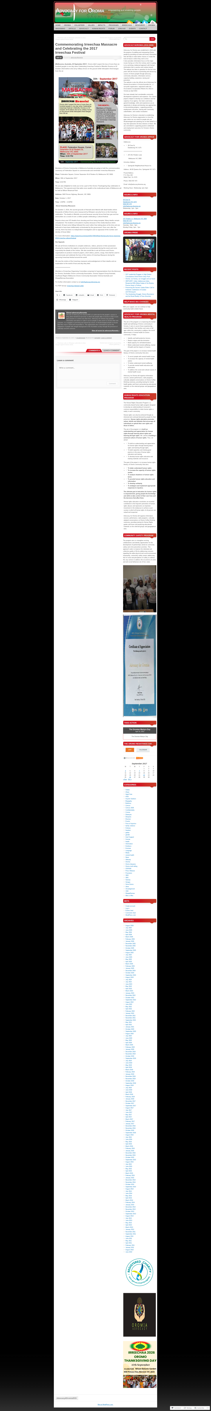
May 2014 (129, 1196)
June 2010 (129, 1252)
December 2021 (131, 1015)
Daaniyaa (128, 814)
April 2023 (129, 988)
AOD (127, 796)
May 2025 (129, 959)
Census (128, 805)
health (127, 841)
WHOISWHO (60, 29)
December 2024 (131, 970)
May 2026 (129, 932)
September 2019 (131, 1058)
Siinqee (128, 882)
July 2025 (129, 955)
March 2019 (129, 1069)
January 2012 (130, 1229)
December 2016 (131, 1126)
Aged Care (129, 794)
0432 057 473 (127, 204)
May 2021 (129, 1022)
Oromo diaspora (131, 864)
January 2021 (130, 1027)
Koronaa (128, 848)
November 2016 (131, 1128)
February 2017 (130, 1121)
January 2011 (130, 1247)
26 (130, 777)
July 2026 (129, 928)
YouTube (152, 22)
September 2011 (131, 1234)
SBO (127, 875)
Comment (112, 383)
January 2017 (130, 1123)
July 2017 (129, 1110)
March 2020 (129, 1045)
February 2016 (130, 1148)
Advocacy (84, 29)
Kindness (128, 846)
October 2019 (130, 1056)
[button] (135, 255)
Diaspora (128, 817)
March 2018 (129, 1094)
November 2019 (131, 1054)
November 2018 (131, 1078)
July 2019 (129, 1060)
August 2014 (130, 1189)
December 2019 (131, 1051)
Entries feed (129, 910)
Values (91, 25)
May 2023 (129, 986)
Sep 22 (58, 57)
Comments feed (131, 913)
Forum (111, 29)
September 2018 (131, 1083)
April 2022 (129, 1009)
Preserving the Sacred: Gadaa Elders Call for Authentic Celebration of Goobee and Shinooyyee (140, 290)
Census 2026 (130, 808)
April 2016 (129, 1144)
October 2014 (130, 1184)
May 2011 (129, 1241)
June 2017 (129, 1112)
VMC (127, 891)
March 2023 (129, 991)
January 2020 (130, 1049)
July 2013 (129, 1218)
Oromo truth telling (131, 866)
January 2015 (130, 1178)
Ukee (127, 886)
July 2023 (129, 982)
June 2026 (129, 930)
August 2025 (130, 952)
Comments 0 (94, 351)
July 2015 (129, 1164)
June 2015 (129, 1166)
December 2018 (131, 1076)
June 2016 (129, 1139)
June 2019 (129, 1063)
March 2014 (129, 1200)
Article (72, 29)
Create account (130, 906)
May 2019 (129, 1065)
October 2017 (130, 1103)
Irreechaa (127, 25)
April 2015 (129, 1171)
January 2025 (130, 968)
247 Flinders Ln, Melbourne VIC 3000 (135, 219)
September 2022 (131, 1000)
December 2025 (131, 943)
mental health (130, 855)
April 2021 (129, 1024)
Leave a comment (106, 338)
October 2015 (130, 1157)
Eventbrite (139, 758)
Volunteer (79, 25)
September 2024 (131, 975)
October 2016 (130, 1130)
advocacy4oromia (77, 57)
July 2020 (129, 1036)
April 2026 (129, 934)
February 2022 (130, 1011)
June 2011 (129, 1238)
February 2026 (130, 939)
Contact (143, 29)
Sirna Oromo (130, 884)
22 (144, 775)
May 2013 (129, 1223)
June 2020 (129, 1038)
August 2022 (130, 1002)
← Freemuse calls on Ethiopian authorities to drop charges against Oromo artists (70, 38)
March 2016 (129, 1146)
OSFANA (128, 868)
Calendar (143, 750)
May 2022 (129, 1006)
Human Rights (98, 29)
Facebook (137, 22)
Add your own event (129, 757)
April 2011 (129, 1243)
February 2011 (130, 1245)
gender (128, 835)
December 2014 (131, 1180)
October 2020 (130, 1029)
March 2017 (129, 1119)
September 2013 (131, 1214)
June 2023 (129, 984)
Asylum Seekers (131, 799)
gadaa (127, 832)
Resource (140, 25)
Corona (128, 812)
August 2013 (130, 1216)
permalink (97, 338)
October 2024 (130, 973)
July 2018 (129, 1087)
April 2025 (129, 961)
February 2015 (130, 1175)
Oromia (67, 25)
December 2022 (131, 995)
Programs (114, 25)
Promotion (129, 873)
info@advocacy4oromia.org (131, 206)
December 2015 (131, 1153)
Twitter (144, 22)
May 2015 (129, 1169)
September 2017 (131, 1105)
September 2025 (131, 950)
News (127, 857)
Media (127, 853)
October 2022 (130, 997)
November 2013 (131, 1209)
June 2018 (129, 1090)
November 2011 (130, 1232)
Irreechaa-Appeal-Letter (75, 286)
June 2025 (129, 957)
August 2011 (129, 1236)
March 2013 (129, 1227)
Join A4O (122, 29)
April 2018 (129, 1092)
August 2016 (130, 1135)
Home (58, 25)
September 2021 (131, 1020)
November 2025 (131, 946)
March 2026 (129, 937)
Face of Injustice (131, 823)
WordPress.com (131, 915)
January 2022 (130, 1013)
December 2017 (131, 1101)
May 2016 (129, 1142)
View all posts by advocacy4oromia (105, 330)
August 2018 (130, 1085)
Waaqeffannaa (130, 893)
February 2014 (130, 1202)
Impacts (101, 25)
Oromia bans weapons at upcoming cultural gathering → (110, 38)
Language (129, 850)
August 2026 (130, 925)
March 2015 (129, 1173)
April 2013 (129, 1225)
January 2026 (130, 941)
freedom (128, 830)
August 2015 (130, 1162)
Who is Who (129, 895)
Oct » (130, 779)
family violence (130, 826)
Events (132, 29)
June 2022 (129, 1004)
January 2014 (130, 1205)
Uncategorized (80, 338)
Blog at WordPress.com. (105, 1404)
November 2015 (131, 1155)
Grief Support (130, 837)
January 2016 (130, 1151)
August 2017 (130, 1108)
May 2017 (129, 1114)
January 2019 (130, 1074)
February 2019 (130, 1072)
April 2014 (129, 1198)
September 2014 (131, 1187)
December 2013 (131, 1207)
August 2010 (130, 1250)
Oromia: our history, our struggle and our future (140, 279)
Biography (129, 801)
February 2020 (130, 1047)
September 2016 (131, 1133)
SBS (127, 877)
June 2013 (129, 1220)
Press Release (130, 871)
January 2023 (130, 993)
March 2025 (129, 964)
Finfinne (128, 828)
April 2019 (129, 1067)
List (129, 750)
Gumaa (128, 839)
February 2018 (130, 1096)
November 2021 (131, 1018)
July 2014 (129, 1191)
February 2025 (130, 966)
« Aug (125, 779)
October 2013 (130, 1211)
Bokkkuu (128, 803)
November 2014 (131, 1182)
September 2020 (131, 1031)
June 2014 (129, 1193)
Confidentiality (130, 810)
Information (129, 844)
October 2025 (130, 948)
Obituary (128, 859)
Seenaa (128, 880)
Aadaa (128, 790)
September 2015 (131, 1160)
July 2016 (129, 1137)
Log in (127, 908)
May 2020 (129, 1040)
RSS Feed (129, 22)
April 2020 (129, 1042)
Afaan (127, 792)
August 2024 (130, 977)
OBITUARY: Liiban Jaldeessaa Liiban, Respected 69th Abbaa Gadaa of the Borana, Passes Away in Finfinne (140, 283)
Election (128, 819)
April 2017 (129, 1117)
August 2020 (130, 1033)
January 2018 (130, 1099)
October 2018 (130, 1081)
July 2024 (129, 979)
